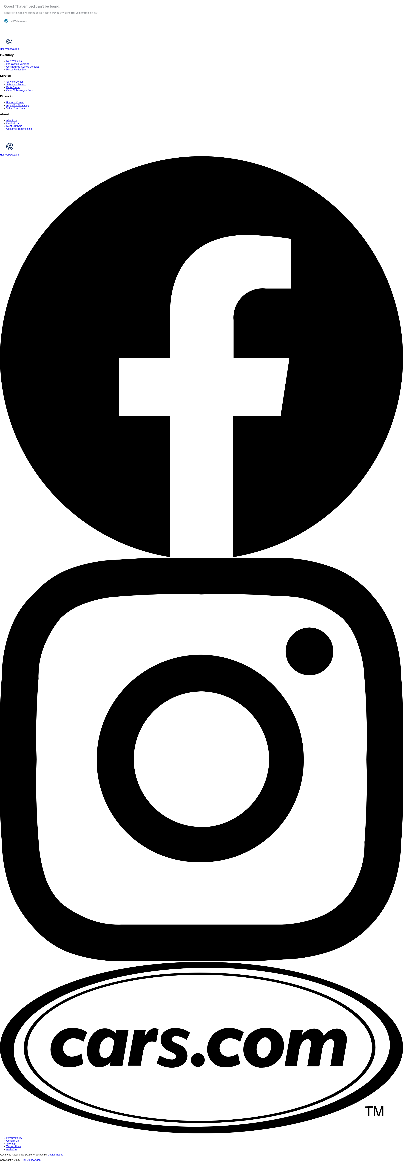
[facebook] (201, 556)
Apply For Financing (17, 105)
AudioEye (11, 1149)
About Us (11, 120)
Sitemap (11, 1143)
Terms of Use (13, 1146)
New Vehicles (14, 61)
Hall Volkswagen (80, 12)
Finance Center (15, 102)
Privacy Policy (14, 1138)
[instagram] (201, 960)
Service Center (14, 81)
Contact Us (12, 123)
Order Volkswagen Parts (19, 90)
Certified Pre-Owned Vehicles (22, 66)
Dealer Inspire (55, 1154)
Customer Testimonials (19, 128)
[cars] (201, 1132)
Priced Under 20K (16, 69)
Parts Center (13, 87)
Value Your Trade (16, 108)
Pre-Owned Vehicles (17, 64)
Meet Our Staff (14, 126)
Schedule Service (16, 84)
